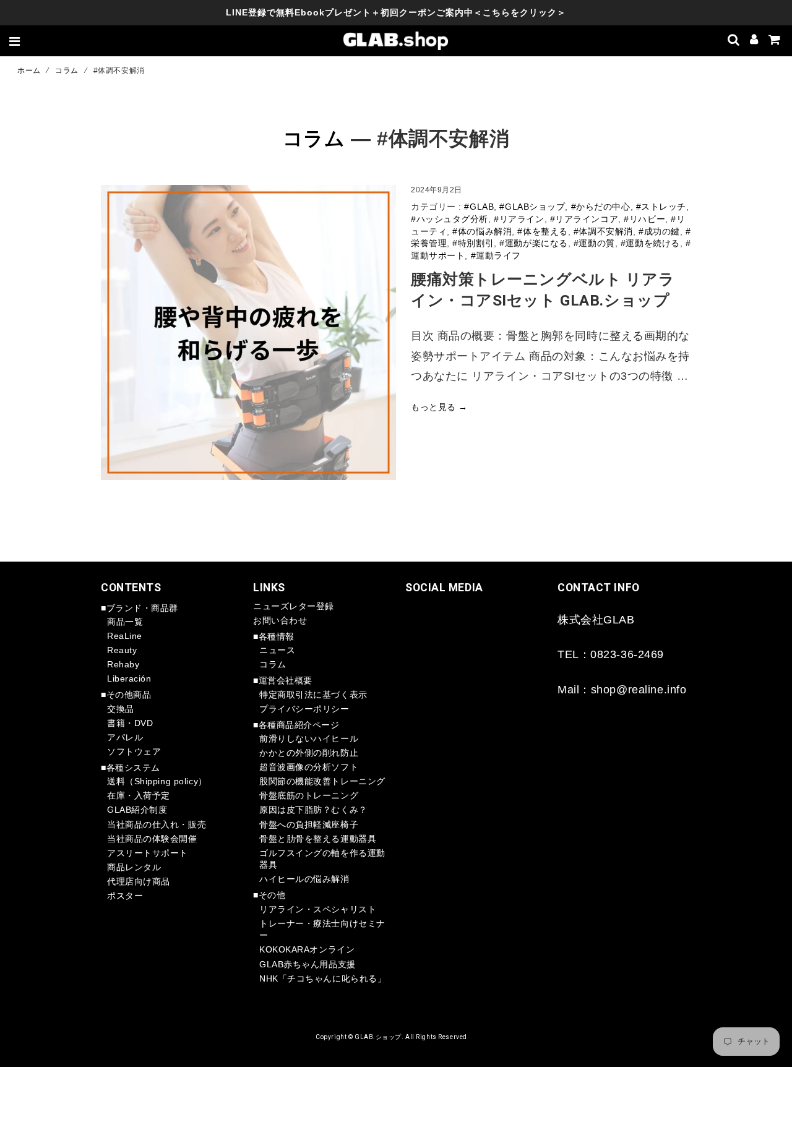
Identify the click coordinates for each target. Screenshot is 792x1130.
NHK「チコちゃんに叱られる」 (322, 978)
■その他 (269, 895)
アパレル (125, 737)
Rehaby (123, 664)
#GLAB (479, 207)
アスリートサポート (147, 853)
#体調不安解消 (603, 231)
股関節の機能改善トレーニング (322, 781)
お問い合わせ (280, 620)
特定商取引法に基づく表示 (313, 695)
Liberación (129, 678)
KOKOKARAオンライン (307, 949)
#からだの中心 (601, 207)
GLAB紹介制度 (137, 810)
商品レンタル (134, 867)
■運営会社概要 (282, 680)
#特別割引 (473, 243)
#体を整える (542, 231)
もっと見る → (439, 407)
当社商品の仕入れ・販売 (156, 824)
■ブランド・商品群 (139, 608)
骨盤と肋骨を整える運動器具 (317, 839)
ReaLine (124, 636)
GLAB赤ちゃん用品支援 (307, 964)
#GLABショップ (532, 207)
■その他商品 (126, 695)
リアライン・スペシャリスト (317, 909)
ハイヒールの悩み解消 (304, 879)
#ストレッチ (661, 207)
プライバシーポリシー (304, 709)
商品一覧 (125, 622)
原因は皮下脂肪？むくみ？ (313, 810)
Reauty (122, 650)
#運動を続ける (650, 243)
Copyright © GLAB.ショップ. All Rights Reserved (391, 1037)
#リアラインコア (584, 219)
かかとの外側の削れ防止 (308, 753)
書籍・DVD (130, 723)
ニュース (277, 650)
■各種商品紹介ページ (296, 725)
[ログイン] (754, 40)
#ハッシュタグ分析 (449, 219)
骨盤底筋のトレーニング (308, 795)
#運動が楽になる (533, 243)
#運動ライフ (496, 255)
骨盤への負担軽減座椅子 (308, 824)
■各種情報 (274, 636)
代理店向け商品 (138, 881)
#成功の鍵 (659, 231)
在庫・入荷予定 (138, 795)
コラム (67, 70)
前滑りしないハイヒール (308, 738)
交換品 (120, 709)
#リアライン (519, 219)
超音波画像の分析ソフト (308, 767)
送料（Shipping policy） (157, 781)
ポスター (125, 896)
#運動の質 (594, 243)
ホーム (29, 70)
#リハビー (644, 219)
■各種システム (130, 768)
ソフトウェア (134, 751)
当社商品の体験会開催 (152, 839)
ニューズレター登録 (293, 606)
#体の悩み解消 (482, 231)
